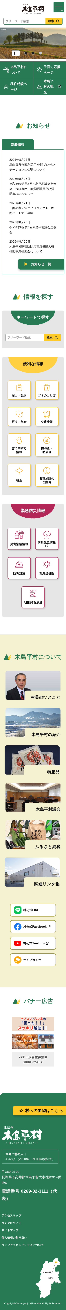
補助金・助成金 (47, 450)
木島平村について (18, 69)
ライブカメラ (32, 959)
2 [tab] (33, 53)
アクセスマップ (11, 1215)
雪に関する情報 (19, 450)
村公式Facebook (35, 926)
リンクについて (11, 1222)
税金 (19, 480)
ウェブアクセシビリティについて (23, 1244)
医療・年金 (19, 421)
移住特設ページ (18, 86)
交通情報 (47, 421)
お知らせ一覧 (41, 264)
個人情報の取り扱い (14, 1237)
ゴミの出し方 (47, 395)
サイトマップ (10, 1230)
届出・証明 (19, 395)
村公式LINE (31, 910)
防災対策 (19, 573)
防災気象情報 (47, 542)
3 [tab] (41, 53)
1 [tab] (26, 53)
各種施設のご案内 (46, 480)
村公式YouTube (34, 943)
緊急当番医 (46, 573)
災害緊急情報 (19, 544)
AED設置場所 (33, 602)
